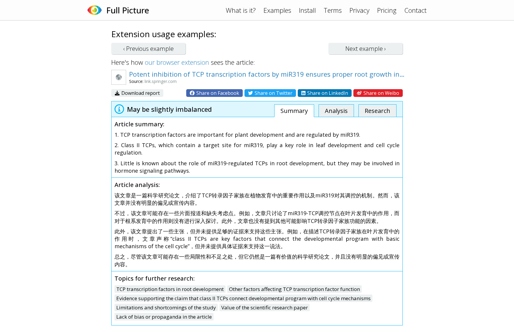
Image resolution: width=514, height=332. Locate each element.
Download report (140, 93)
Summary (294, 111)
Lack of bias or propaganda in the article (164, 316)
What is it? (241, 10)
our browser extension (177, 62)
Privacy (359, 10)
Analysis (336, 111)
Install (307, 10)
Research (377, 111)
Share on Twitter (272, 93)
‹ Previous (148, 49)
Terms (333, 10)
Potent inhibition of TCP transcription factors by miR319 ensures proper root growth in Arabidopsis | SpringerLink (267, 74)
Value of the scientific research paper (264, 307)
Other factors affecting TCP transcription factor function (294, 289)
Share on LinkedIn (327, 93)
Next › (365, 49)
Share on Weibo (380, 93)
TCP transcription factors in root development (170, 289)
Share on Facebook (217, 93)
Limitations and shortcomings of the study (166, 307)
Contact (415, 10)
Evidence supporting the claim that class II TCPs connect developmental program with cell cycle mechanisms (243, 298)
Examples (277, 10)
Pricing (387, 10)
